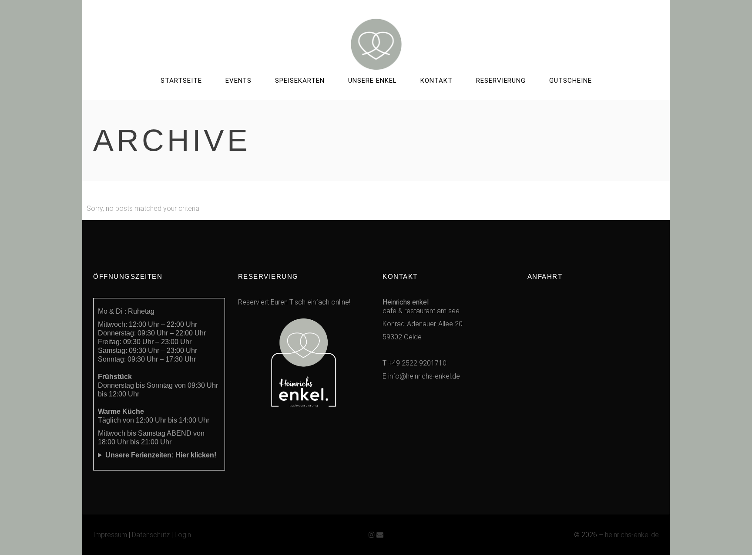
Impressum (110, 535)
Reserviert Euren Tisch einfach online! (294, 302)
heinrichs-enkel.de (632, 535)
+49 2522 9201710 (417, 363)
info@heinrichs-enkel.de (424, 376)
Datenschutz (151, 535)
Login (183, 535)
